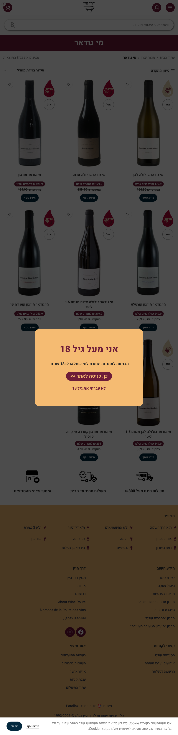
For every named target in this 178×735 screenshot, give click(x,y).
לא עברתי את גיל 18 (89, 388)
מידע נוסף (32, 726)
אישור (14, 726)
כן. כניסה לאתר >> (89, 375)
